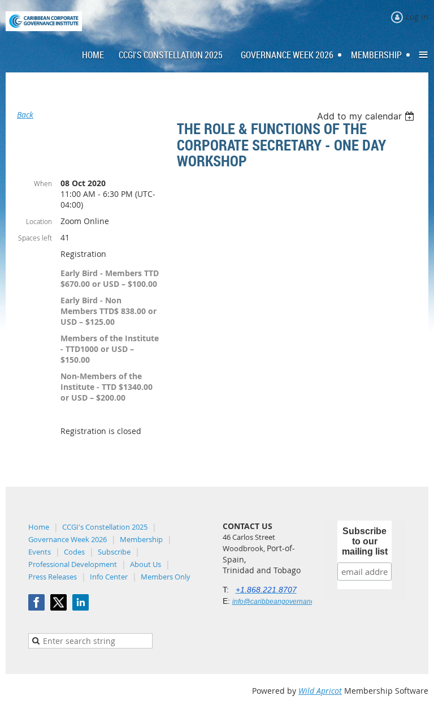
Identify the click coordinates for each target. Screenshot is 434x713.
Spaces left (35, 237)
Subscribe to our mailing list (365, 541)
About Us (145, 564)
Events (39, 552)
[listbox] (367, 116)
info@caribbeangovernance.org (281, 601)
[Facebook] (36, 602)
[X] (58, 602)
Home (38, 527)
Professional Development (72, 564)
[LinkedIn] (80, 602)
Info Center (109, 577)
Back (25, 114)
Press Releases (52, 577)
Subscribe (114, 552)
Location (39, 221)
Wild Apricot (320, 690)
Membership (141, 539)
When (43, 183)
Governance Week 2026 (67, 539)
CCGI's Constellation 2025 (104, 527)
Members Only (165, 577)
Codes (74, 552)
